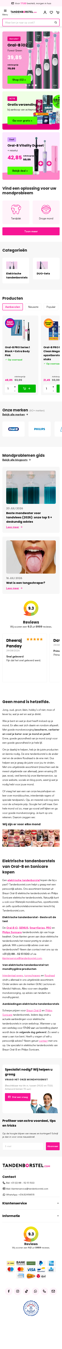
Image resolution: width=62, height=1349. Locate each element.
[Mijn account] (45, 13)
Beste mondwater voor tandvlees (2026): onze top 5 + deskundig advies (29, 517)
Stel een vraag (20, 1097)
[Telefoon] (44, 1291)
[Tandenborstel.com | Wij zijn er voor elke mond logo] (23, 12)
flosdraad (50, 975)
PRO (48, 927)
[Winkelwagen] (58, 13)
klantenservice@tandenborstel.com (22, 958)
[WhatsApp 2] (35, 1291)
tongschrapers (32, 975)
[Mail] (53, 1291)
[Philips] (39, 429)
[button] (26, 85)
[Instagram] (17, 1291)
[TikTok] (26, 1291)
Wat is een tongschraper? (25, 583)
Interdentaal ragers (12, 975)
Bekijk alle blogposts (15, 459)
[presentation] (5, 355)
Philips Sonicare (12, 932)
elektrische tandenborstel (23, 880)
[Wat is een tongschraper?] (31, 556)
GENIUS (23, 927)
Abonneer (52, 1146)
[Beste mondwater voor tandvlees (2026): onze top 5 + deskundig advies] (31, 487)
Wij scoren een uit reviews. (31, 626)
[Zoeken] (56, 22)
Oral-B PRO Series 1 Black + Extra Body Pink (17, 351)
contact (43, 1040)
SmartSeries (37, 927)
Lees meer (12, 527)
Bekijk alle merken (13, 414)
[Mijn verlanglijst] (51, 13)
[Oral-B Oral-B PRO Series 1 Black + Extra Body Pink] (20, 330)
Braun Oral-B (33, 1010)
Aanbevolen (12, 306)
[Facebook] (9, 1291)
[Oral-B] (13, 429)
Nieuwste (33, 306)
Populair (50, 306)
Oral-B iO (12, 927)
